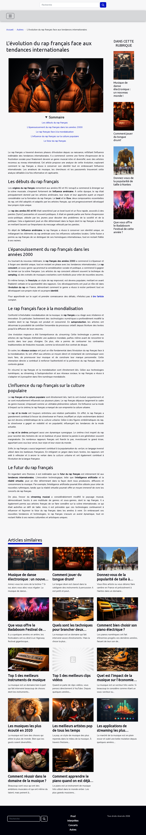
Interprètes (73, 820)
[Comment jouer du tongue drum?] (123, 116)
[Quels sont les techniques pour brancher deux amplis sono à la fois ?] (73, 608)
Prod (73, 816)
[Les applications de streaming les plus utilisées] (117, 709)
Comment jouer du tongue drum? (123, 137)
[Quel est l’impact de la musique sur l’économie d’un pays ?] (117, 659)
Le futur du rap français (55, 141)
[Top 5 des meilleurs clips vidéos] (73, 659)
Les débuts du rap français (55, 122)
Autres (20, 29)
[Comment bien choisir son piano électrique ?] (117, 608)
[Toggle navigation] (10, 16)
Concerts (73, 825)
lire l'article (98, 296)
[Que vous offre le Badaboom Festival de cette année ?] (123, 204)
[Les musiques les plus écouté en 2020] (28, 709)
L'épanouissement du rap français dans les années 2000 (55, 127)
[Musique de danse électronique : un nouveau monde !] (123, 65)
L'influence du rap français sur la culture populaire (55, 136)
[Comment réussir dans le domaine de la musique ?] (28, 760)
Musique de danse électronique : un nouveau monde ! (121, 89)
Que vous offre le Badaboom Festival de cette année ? (123, 227)
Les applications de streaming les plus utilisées (112, 730)
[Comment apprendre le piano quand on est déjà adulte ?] (73, 760)
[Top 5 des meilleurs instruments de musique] (28, 659)
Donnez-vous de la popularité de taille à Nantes (123, 181)
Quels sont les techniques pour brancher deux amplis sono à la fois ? (72, 629)
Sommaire (56, 117)
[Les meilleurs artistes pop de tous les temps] (73, 709)
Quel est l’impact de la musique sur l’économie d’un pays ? (115, 680)
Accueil (9, 29)
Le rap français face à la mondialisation (55, 131)
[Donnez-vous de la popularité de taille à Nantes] (123, 160)
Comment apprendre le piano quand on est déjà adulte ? (71, 780)
